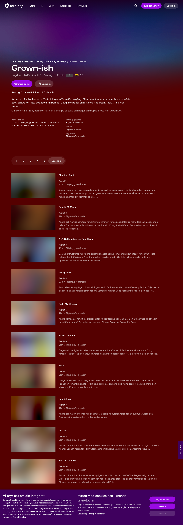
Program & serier (33, 61)
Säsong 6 (62, 61)
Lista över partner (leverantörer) (91, 514)
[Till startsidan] (14, 5)
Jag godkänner (162, 499)
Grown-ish (49, 61)
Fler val (162, 513)
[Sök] (135, 5)
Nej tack (162, 506)
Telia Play (16, 61)
